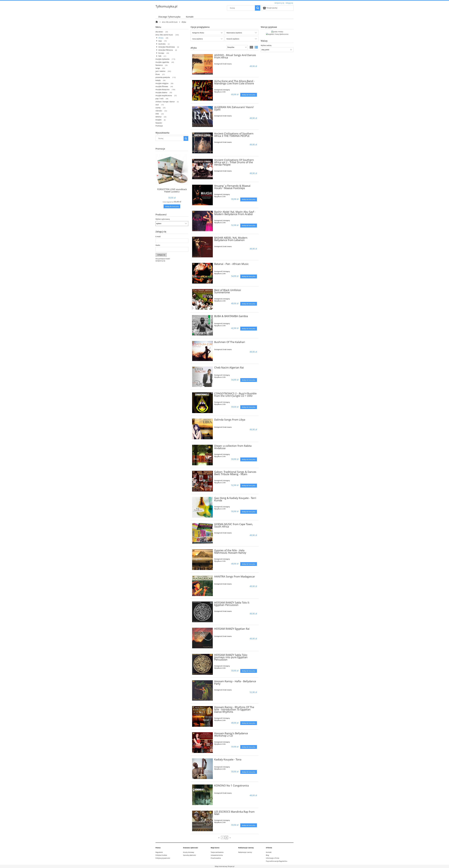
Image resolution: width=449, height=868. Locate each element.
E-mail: (158, 236)
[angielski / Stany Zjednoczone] (277, 34)
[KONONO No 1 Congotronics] (202, 794)
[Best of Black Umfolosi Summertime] (202, 299)
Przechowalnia (216, 858)
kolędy (158, 80)
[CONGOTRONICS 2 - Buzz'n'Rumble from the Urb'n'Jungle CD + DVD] (202, 402)
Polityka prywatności (163, 858)
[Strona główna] (157, 22)
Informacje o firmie (272, 858)
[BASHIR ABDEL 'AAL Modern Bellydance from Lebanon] (202, 247)
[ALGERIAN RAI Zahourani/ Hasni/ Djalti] (202, 116)
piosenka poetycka (163, 77)
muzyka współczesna (164, 95)
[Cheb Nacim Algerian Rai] (202, 376)
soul (157, 105)
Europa (161, 53)
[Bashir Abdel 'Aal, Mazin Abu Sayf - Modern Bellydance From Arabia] (202, 221)
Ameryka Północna (165, 50)
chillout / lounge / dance (165, 101)
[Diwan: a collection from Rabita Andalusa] (202, 455)
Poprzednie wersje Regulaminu (276, 861)
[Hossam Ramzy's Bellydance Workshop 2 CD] (202, 742)
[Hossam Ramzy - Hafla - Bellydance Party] (202, 690)
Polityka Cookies (161, 855)
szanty (158, 108)
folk (159, 56)
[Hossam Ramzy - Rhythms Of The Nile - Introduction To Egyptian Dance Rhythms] (202, 716)
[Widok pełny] (256, 47)
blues (158, 74)
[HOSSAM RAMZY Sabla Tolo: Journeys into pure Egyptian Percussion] (202, 664)
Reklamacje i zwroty (245, 852)
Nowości (159, 123)
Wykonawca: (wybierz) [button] (234, 33)
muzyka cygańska (162, 62)
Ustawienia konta (217, 855)
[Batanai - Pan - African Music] (202, 273)
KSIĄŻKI (158, 120)
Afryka (160, 38)
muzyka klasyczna (162, 89)
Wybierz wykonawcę (163, 219)
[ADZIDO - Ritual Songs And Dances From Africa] (202, 64)
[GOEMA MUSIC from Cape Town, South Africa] (202, 533)
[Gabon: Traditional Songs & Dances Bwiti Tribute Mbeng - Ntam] (202, 481)
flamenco (159, 65)
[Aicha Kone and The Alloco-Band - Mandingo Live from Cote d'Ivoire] (202, 90)
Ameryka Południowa (166, 47)
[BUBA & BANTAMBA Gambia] (202, 325)
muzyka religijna (162, 83)
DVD (157, 114)
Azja (160, 41)
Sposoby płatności (189, 855)
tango (158, 68)
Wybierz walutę (266, 45)
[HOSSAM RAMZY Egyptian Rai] (202, 638)
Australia (161, 44)
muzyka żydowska (162, 59)
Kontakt (269, 852)
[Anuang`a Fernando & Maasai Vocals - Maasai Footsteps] (202, 195)
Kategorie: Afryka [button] (198, 33)
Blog (267, 855)
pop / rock (159, 98)
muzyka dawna (161, 92)
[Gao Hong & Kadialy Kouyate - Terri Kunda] (202, 507)
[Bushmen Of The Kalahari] (202, 351)
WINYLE (158, 117)
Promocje (159, 126)
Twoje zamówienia (217, 852)
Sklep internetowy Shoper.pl (224, 866)
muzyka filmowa (162, 86)
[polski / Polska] (277, 31)
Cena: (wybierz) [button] (197, 39)
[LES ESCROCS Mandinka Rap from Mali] (202, 821)
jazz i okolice (160, 71)
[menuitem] (169, 17)
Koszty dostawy (188, 852)
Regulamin (159, 852)
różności (159, 111)
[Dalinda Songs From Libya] (202, 429)
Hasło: (158, 245)
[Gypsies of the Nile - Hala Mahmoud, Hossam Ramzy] (202, 559)
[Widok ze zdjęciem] (251, 47)
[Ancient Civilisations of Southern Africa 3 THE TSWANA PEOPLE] (202, 142)
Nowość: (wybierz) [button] (232, 39)
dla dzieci (159, 32)
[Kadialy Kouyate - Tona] (202, 768)
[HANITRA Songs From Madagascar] (202, 585)
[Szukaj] (257, 8)
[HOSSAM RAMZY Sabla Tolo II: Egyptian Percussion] (202, 612)
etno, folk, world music (164, 35)
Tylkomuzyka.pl (166, 6)
